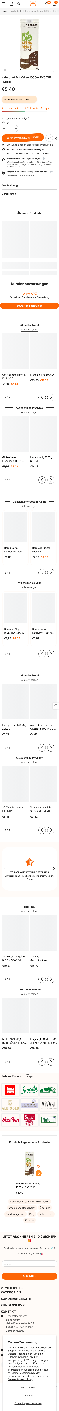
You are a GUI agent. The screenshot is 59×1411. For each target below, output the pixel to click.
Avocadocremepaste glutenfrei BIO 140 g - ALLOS (42, 727)
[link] (49, 138)
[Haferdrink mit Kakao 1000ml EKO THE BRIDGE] (29, 1164)
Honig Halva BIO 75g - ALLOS (15, 726)
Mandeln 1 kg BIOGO (42, 374)
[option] (29, 45)
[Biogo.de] (10, 1090)
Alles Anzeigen (29, 329)
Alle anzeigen (29, 506)
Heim (4, 11)
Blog (31, 1214)
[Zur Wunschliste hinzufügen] (39, 1166)
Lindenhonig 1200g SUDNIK (41, 459)
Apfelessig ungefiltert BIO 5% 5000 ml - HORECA (14, 958)
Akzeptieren (28, 1387)
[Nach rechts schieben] (50, 397)
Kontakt (29, 1220)
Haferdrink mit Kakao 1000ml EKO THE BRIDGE (28, 1185)
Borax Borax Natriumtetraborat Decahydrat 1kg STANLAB (14, 549)
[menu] (3, 4)
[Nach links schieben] (42, 397)
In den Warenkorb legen (23, 137)
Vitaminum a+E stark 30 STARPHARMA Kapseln (42, 809)
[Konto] (12, 4)
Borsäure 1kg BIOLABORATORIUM (15, 630)
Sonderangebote (15, 1214)
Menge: (6, 122)
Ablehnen (28, 1395)
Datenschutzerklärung (20, 1379)
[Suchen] (19, 4)
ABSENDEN (29, 1275)
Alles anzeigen (29, 1075)
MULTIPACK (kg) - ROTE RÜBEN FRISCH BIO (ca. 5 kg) (14, 1041)
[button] (29, 174)
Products (14, 11)
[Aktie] (55, 138)
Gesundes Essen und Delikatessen (29, 1201)
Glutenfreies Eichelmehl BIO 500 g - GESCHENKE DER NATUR (14, 459)
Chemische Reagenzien (22, 1207)
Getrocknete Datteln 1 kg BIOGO (14, 376)
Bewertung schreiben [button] (30, 305)
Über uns (45, 1207)
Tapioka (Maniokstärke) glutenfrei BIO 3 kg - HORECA (42, 958)
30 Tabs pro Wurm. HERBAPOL (13, 809)
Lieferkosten (46, 1214)
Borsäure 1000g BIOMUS (41, 549)
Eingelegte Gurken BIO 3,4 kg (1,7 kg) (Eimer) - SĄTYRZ (43, 1041)
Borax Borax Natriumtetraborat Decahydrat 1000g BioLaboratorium (42, 631)
